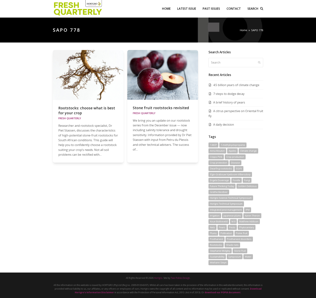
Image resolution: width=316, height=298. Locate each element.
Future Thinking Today (222, 186)
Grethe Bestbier (219, 192)
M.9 (233, 221)
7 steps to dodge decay (228, 94)
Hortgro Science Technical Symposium (231, 197)
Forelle (236, 180)
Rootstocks (216, 245)
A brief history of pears (229, 102)
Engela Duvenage (219, 180)
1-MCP (213, 145)
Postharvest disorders (239, 239)
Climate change (248, 150)
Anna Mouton (217, 150)
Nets (212, 227)
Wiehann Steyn (218, 262)
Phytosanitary (246, 227)
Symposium (234, 256)
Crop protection (218, 162)
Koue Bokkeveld (219, 221)
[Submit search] (259, 62)
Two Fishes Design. (180, 278)
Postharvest (216, 239)
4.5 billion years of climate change (236, 85)
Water (248, 256)
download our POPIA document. (223, 292)
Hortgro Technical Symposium (226, 203)
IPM (248, 209)
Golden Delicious (247, 186)
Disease (235, 162)
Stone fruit (240, 250)
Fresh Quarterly (69, 118)
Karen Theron (252, 215)
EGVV (239, 168)
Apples (232, 150)
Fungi (247, 180)
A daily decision (223, 125)
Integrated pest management (226, 209)
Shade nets (232, 245)
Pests (232, 227)
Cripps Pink (216, 156)
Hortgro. (158, 278)
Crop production (235, 156)
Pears (222, 227)
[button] (255, 8)
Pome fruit (241, 233)
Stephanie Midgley (220, 250)
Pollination (226, 233)
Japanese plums (232, 215)
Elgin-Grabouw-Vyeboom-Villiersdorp (230, 174)
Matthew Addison (248, 221)
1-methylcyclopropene (233, 145)
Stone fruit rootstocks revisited (161, 107)
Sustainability (217, 256)
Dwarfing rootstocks (221, 168)
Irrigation (215, 215)
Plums (213, 233)
